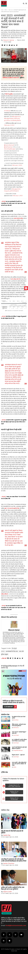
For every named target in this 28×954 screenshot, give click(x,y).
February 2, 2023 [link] (9, 125)
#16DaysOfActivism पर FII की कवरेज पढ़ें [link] (12, 667)
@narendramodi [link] (9, 145)
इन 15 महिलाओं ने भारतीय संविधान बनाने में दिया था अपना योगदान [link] (19, 740)
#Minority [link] (17, 118)
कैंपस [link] (6, 9)
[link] (26, 288)
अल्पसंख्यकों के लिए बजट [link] (12, 651)
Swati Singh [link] (16, 735)
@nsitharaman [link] (8, 147)
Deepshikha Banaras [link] (18, 750)
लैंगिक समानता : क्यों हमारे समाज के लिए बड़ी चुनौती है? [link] (19, 725)
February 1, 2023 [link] (17, 165)
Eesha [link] (14, 767)
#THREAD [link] (7, 111)
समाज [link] (2, 9)
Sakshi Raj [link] (6, 835)
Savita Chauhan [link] (8, 863)
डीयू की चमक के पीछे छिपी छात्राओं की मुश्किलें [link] (12, 832)
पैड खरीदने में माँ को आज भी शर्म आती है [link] (18, 717)
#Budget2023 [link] (16, 116)
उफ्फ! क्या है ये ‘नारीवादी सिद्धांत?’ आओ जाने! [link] (19, 732)
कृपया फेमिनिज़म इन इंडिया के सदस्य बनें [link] (13, 76)
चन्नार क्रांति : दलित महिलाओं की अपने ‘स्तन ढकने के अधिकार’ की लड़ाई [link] (19, 764)
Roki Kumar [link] (16, 727)
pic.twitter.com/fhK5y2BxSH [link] (12, 120)
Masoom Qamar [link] (8, 40)
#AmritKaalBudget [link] (9, 149)
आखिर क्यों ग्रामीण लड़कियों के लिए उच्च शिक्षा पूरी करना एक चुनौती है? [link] (12, 888)
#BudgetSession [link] (9, 118)
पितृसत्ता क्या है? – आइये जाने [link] (18, 755)
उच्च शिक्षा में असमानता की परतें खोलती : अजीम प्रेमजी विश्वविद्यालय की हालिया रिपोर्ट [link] (13, 860)
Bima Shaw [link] (15, 720)
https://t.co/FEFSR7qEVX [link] (11, 191)
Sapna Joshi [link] (7, 891)
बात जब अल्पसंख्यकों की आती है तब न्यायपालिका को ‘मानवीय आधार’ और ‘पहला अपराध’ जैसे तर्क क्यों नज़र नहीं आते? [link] (13, 203)
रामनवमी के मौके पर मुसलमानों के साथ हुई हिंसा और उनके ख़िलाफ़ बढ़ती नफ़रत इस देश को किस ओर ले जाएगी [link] (14, 421)
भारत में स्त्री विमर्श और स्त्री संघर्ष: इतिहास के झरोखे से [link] (19, 747)
